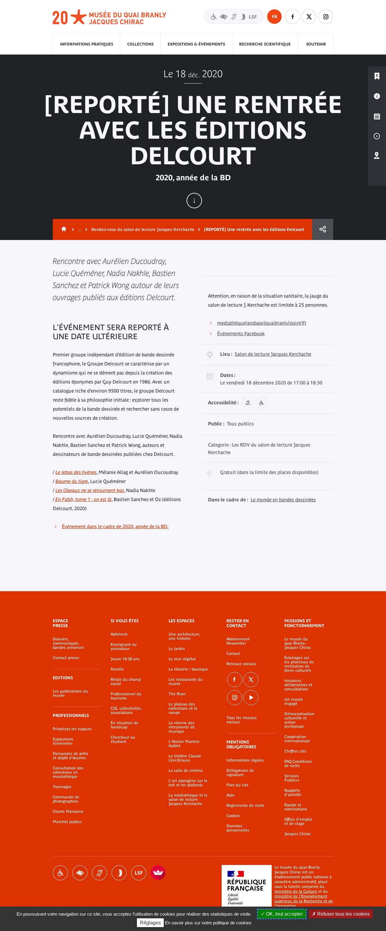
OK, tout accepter (284, 914)
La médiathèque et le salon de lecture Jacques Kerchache (188, 799)
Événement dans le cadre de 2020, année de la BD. (115, 526)
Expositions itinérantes (63, 741)
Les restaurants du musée (186, 681)
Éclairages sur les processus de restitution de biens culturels (299, 664)
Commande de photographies (66, 799)
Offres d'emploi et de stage (298, 821)
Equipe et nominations (295, 807)
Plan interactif (377, 156)
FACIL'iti (158, 872)
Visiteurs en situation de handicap (234, 16)
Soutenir (316, 44)
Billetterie (377, 76)
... (80, 229)
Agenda (377, 116)
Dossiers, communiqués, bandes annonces (68, 643)
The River (177, 694)
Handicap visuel (79, 872)
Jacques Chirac (297, 834)
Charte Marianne (68, 811)
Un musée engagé (293, 701)
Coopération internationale (297, 739)
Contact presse (66, 658)
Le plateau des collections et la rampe (183, 708)
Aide (230, 795)
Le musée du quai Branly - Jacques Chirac (297, 643)
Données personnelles (237, 828)
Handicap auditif (99, 872)
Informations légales (245, 760)
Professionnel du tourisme (126, 696)
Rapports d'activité (292, 792)
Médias (377, 136)
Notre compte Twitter (309, 16)
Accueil (62, 229)
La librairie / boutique (188, 669)
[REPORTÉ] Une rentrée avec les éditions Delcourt (254, 229)
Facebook (234, 679)
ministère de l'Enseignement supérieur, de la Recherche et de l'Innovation (303, 901)
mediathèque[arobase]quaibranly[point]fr (261, 323)
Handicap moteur (60, 872)
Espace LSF (138, 872)
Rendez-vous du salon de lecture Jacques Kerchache (143, 229)
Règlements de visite (245, 805)
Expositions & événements (196, 44)
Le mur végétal (182, 659)
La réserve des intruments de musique (182, 727)
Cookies (233, 816)
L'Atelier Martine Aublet (184, 744)
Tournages (62, 787)
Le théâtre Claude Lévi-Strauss (185, 758)
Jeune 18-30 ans (125, 659)
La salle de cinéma (186, 770)
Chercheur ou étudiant (123, 739)
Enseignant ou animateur (124, 646)
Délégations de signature (240, 772)
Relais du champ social (126, 681)
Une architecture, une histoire (184, 636)
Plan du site (237, 785)
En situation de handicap (124, 725)
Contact (233, 654)
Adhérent (119, 634)
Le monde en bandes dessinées (283, 499)
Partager (322, 229)
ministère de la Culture (295, 891)
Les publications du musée (70, 693)
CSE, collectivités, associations (126, 710)
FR (274, 16)
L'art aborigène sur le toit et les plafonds (188, 783)
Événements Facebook (241, 333)
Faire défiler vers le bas (194, 200)
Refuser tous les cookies (343, 914)
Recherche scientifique (265, 44)
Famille (117, 669)
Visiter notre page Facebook (292, 16)
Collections (140, 44)
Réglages (150, 922)
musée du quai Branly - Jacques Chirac (110, 17)
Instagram (325, 16)
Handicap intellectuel (119, 872)
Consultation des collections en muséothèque (68, 772)
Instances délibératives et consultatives (298, 685)
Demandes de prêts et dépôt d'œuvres (70, 756)
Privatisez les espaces (72, 729)
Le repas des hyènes (75, 472)
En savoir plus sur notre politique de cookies (208, 922)
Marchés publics (67, 822)
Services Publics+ (291, 778)
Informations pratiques (86, 44)
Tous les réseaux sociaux (241, 720)
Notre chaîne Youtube (251, 697)
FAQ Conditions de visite (298, 763)
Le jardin (177, 649)
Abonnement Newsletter (238, 641)
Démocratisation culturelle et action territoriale (299, 720)
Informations (377, 96)
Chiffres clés (295, 751)
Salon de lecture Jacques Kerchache (273, 354)
